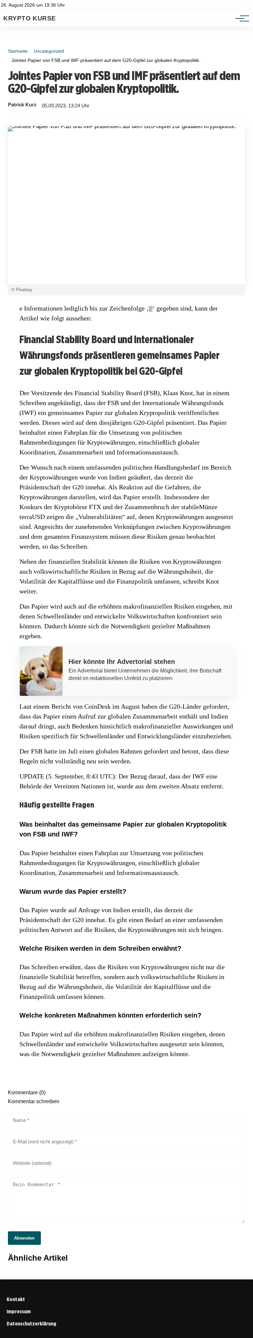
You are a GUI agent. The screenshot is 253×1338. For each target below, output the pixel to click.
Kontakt (16, 1299)
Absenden (24, 1238)
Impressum (19, 1311)
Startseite (18, 51)
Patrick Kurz (22, 104)
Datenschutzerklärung (31, 1324)
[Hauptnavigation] (240, 18)
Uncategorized (49, 51)
